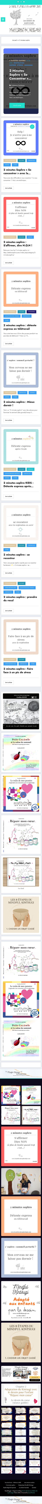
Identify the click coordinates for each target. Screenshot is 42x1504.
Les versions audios (29, 1482)
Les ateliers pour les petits (12, 473)
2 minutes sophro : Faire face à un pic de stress (18, 670)
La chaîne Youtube (24, 1487)
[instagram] (21, 2)
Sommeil (32, 392)
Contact (34, 1487)
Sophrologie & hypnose (9, 1487)
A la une (21, 160)
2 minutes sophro (17, 61)
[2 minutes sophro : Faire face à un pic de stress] (21, 637)
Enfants (30, 469)
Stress (20, 65)
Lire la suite (17, 105)
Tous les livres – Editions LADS (13, 1482)
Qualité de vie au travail (12, 316)
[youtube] (24, 2)
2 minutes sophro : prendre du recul (20, 598)
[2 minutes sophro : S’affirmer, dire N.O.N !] (21, 214)
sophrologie (13, 88)
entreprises (31, 311)
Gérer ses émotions (10, 587)
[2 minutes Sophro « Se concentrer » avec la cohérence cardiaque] (21, 138)
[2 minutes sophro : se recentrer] (21, 523)
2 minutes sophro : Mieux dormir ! (19, 403)
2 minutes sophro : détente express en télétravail (20, 327)
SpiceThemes (31, 1493)
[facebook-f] (18, 2)
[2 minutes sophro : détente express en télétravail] (21, 289)
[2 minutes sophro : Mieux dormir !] (21, 370)
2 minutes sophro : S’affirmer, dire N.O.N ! (18, 243)
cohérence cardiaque (17, 85)
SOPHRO (12, 65)
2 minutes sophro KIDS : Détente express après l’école (18, 485)
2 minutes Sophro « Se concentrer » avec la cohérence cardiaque (18, 75)
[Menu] (3, 19)
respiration (19, 63)
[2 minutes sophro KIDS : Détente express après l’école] (21, 446)
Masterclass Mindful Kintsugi (25, 1485)
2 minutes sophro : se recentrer (17, 556)
